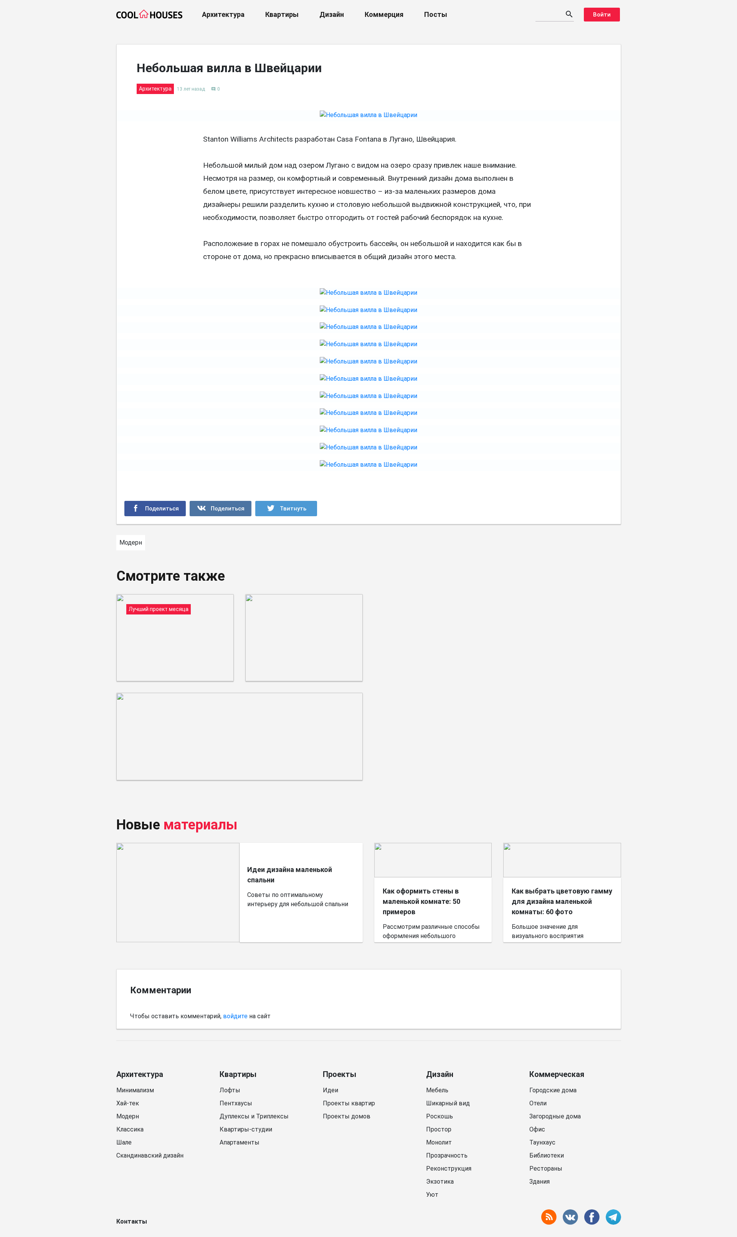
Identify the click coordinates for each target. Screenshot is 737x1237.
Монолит (439, 1142)
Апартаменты (239, 1142)
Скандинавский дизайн (149, 1155)
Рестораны (545, 1168)
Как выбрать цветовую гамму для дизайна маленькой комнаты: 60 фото (562, 901)
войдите (235, 1016)
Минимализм (135, 1090)
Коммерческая (556, 1074)
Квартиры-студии (246, 1129)
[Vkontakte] (220, 508)
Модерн (127, 1116)
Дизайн (331, 14)
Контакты (131, 1221)
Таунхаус (542, 1142)
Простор (438, 1129)
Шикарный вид (448, 1103)
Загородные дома (555, 1116)
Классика (130, 1129)
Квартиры (282, 14)
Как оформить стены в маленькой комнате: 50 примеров (421, 901)
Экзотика (440, 1181)
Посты (435, 14)
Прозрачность (447, 1155)
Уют (432, 1194)
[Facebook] (155, 508)
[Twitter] (286, 508)
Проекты (339, 1074)
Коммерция (384, 14)
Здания (539, 1181)
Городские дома (553, 1090)
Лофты (230, 1090)
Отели (538, 1103)
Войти (602, 14)
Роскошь (439, 1116)
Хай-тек (127, 1103)
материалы (201, 825)
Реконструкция (448, 1168)
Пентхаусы (236, 1103)
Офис (537, 1129)
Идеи (330, 1090)
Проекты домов (346, 1116)
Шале (124, 1142)
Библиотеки (546, 1155)
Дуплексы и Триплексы (254, 1116)
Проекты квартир (349, 1103)
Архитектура (223, 14)
